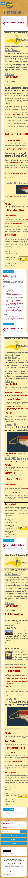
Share (11, 271)
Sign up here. (8, 643)
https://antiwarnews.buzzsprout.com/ (18, 318)
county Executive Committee (14, 114)
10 (21, 812)
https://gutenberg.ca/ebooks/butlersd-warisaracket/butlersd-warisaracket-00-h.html (16, 310)
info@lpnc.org (18, 863)
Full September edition (15, 747)
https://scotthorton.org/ (14, 321)
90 (13, 814)
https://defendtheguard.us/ (15, 294)
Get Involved (10, 234)
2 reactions (6, 324)
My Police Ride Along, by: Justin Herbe (17, 410)
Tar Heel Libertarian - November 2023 (13, 23)
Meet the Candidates (14, 392)
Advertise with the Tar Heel (11, 215)
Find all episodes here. (10, 196)
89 (10, 814)
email (9, 871)
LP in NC (8, 413)
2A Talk (8, 204)
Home (5, 18)
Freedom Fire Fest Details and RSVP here (15, 667)
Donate (14, 843)
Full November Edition (14, 210)
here (24, 123)
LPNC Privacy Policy (14, 864)
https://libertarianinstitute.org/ (17, 291)
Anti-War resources (9, 276)
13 (6, 814)
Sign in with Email (8, 827)
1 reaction (6, 271)
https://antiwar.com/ (16, 289)
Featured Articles (12, 140)
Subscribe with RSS (8, 853)
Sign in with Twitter (8, 823)
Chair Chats (10, 741)
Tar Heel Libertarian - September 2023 (14, 546)
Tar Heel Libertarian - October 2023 (13, 329)
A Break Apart (14, 874)
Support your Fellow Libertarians (13, 223)
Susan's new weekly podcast (14, 695)
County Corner (11, 472)
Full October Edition (13, 479)
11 (23, 812)
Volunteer (14, 839)
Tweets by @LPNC (5, 820)
